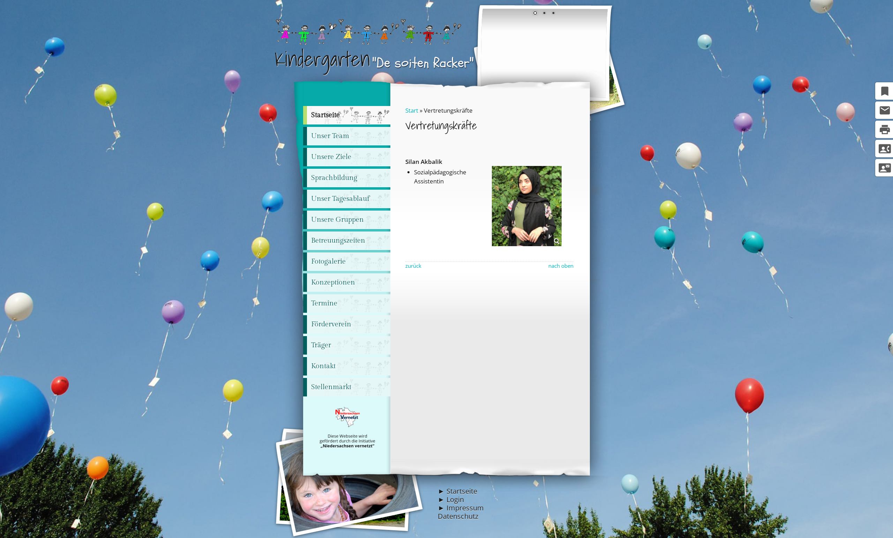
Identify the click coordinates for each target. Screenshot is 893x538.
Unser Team (330, 136)
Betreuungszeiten (338, 240)
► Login (451, 499)
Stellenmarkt (331, 387)
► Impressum (461, 508)
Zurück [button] (491, 54)
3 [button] (553, 13)
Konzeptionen (333, 282)
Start (411, 110)
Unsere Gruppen (337, 219)
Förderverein (331, 324)
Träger (321, 345)
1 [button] (535, 13)
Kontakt (323, 366)
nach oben (560, 266)
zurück (413, 266)
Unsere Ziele (331, 157)
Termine (324, 303)
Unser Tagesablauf (340, 199)
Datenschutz (458, 516)
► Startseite (457, 491)
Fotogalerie (328, 261)
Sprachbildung (334, 178)
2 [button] (544, 13)
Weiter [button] (597, 54)
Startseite (325, 115)
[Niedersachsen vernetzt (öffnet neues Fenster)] (347, 446)
